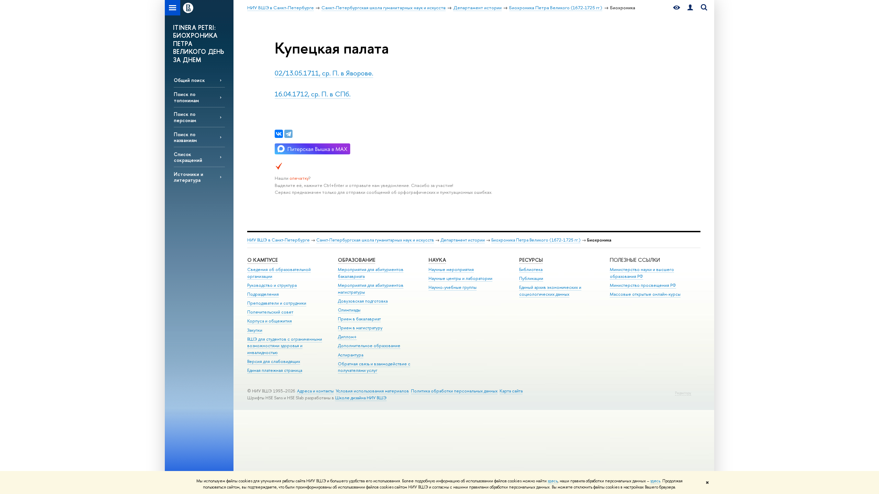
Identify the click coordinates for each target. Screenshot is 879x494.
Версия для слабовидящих (273, 361)
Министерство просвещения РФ (643, 285)
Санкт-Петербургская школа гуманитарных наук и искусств (375, 240)
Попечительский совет (270, 312)
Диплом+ (347, 337)
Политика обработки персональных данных (454, 391)
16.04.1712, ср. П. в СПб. (313, 93)
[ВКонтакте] (279, 134)
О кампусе (262, 259)
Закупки (254, 330)
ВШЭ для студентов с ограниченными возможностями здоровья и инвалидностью (284, 346)
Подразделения (263, 294)
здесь (553, 481)
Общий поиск (189, 80)
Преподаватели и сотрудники (276, 303)
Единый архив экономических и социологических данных (550, 290)
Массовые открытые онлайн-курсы (645, 294)
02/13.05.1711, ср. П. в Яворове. (324, 73)
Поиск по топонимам (186, 97)
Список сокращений (188, 157)
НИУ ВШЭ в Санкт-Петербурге (278, 240)
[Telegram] (288, 134)
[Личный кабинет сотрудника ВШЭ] (690, 7)
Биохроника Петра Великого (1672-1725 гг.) (536, 240)
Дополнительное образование (369, 346)
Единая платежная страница (274, 370)
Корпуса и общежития (269, 321)
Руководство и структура (272, 285)
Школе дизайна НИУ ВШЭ (361, 398)
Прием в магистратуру (360, 328)
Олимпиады (349, 310)
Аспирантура (350, 355)
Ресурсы (531, 259)
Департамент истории (463, 240)
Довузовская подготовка (363, 301)
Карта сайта (511, 391)
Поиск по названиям (185, 137)
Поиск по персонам (185, 117)
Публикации (531, 278)
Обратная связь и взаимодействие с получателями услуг (374, 367)
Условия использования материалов (372, 391)
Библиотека (531, 269)
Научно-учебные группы (453, 287)
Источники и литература (188, 177)
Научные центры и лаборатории (460, 278)
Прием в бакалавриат (359, 319)
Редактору (683, 393)
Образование (356, 259)
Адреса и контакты (315, 391)
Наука (437, 259)
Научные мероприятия (451, 269)
